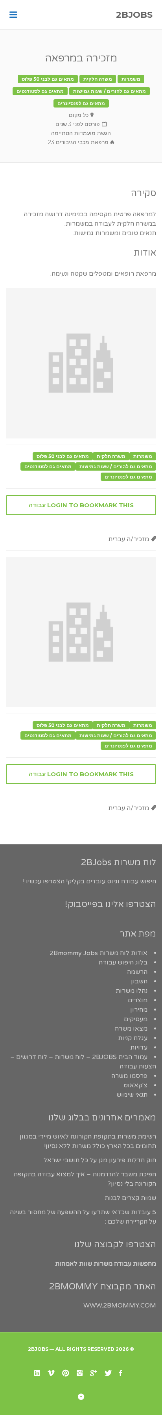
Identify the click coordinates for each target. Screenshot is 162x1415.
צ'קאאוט (135, 1085)
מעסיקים (135, 1019)
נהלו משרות (131, 991)
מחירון (138, 1010)
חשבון (139, 981)
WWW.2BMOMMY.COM (119, 1305)
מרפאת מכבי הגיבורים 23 (78, 142)
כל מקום (78, 115)
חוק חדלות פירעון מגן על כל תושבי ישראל (100, 1160)
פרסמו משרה (129, 1076)
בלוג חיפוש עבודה (123, 962)
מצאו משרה (131, 1029)
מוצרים (137, 1000)
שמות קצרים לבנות (130, 1198)
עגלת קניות (132, 1038)
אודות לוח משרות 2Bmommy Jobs (98, 953)
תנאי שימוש (131, 1095)
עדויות (138, 1048)
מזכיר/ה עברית (128, 539)
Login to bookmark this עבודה (81, 505)
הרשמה (137, 972)
